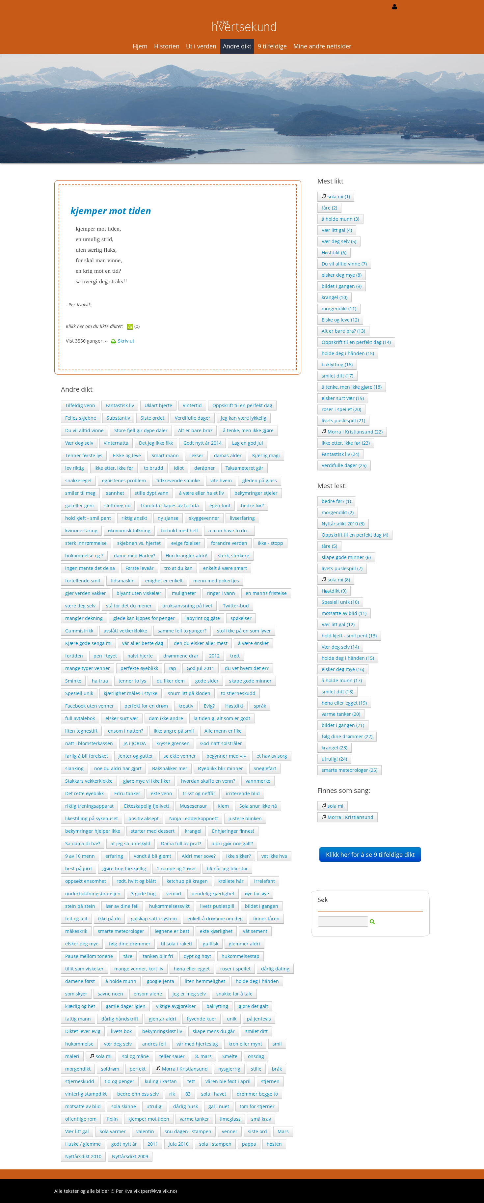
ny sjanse (168, 518)
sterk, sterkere (233, 555)
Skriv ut (125, 341)
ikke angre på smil (174, 731)
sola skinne (123, 1106)
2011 (153, 1144)
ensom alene (148, 994)
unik (231, 1019)
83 (188, 1094)
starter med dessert (153, 831)
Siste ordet (152, 418)
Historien (166, 46)
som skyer (76, 994)
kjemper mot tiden (148, 1119)
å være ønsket (253, 643)
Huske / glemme (83, 1144)
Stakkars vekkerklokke (89, 781)
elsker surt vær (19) (343, 398)
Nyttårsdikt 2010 (83, 1156)
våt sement (255, 931)
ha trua (100, 681)
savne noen (110, 994)
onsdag (256, 1056)
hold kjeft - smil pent (88, 518)
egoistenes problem (124, 480)
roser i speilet (235, 968)
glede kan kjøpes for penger (144, 618)
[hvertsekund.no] (242, 25)
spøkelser (241, 618)
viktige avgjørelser (176, 1006)
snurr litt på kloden (189, 693)
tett (191, 1081)
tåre (127, 956)
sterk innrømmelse (86, 543)
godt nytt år (124, 1144)
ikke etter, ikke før (113, 468)
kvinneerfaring (81, 530)
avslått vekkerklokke (125, 631)
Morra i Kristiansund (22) (354, 432)
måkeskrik (76, 931)
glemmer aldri (244, 943)
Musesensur (193, 806)
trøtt (235, 656)
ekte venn (161, 793)
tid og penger (119, 1081)
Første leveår (139, 568)
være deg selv (80, 605)
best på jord (78, 868)
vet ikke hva (274, 856)
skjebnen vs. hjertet (139, 543)
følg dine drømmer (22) (347, 736)
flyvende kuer (201, 1019)
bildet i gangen (261, 906)
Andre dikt (237, 46)
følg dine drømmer (129, 943)
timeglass (230, 1119)
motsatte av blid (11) (344, 613)
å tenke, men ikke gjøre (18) (352, 387)
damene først (80, 981)
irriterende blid (243, 793)
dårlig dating (275, 968)
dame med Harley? (134, 555)
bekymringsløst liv (162, 1031)
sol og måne (135, 1056)
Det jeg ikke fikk (156, 443)
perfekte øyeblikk (139, 668)
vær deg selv (118, 1044)
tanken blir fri (158, 956)
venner (229, 1131)
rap (172, 668)
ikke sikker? (238, 856)
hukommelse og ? (84, 555)
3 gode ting (143, 893)
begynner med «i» (226, 756)
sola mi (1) (338, 196)
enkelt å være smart (225, 568)
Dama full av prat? (181, 843)
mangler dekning (84, 618)
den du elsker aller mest (201, 643)
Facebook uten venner (89, 706)
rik (172, 1094)
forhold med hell (179, 530)
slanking (74, 768)
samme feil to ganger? (182, 631)
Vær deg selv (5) (339, 241)
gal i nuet (218, 1106)
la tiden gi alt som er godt (222, 718)
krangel (193, 831)
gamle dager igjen (126, 1006)
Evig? (209, 706)
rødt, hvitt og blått (136, 881)
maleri (72, 1056)
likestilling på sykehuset (91, 818)
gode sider (207, 681)
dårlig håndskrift (119, 1019)
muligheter (184, 593)
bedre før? (252, 505)
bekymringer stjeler (256, 493)
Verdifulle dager (192, 418)
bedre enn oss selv (138, 1094)
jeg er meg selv (189, 994)
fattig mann (78, 1019)
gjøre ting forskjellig (124, 868)
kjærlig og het (80, 1006)
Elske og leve (127, 455)
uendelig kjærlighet (213, 893)
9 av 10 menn (80, 856)
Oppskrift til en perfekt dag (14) (356, 342)
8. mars (203, 1056)
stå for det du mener (129, 605)
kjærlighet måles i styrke (130, 693)
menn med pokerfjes (216, 580)
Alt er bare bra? (195, 430)
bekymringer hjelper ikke (92, 831)
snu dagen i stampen (188, 1131)
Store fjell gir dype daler (141, 430)
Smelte (229, 1056)
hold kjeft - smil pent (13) (349, 635)
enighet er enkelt (164, 580)
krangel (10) (334, 297)
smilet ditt (256, 1031)
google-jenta (160, 981)
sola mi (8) (338, 579)
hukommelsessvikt (169, 906)
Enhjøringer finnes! (233, 831)
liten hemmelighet (205, 981)
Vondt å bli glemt (152, 856)
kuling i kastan (161, 1081)
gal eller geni (79, 505)
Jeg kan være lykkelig (243, 418)
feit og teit (76, 918)
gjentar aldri (162, 1019)
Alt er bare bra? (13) (343, 331)
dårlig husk (185, 1106)
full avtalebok (80, 718)
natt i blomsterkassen (89, 743)
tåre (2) (329, 208)
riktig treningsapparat (89, 806)
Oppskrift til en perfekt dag (242, 405)
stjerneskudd (79, 1081)
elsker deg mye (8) (342, 275)
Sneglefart (265, 768)
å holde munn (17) (342, 680)
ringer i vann (221, 593)
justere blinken (245, 818)
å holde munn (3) (340, 219)
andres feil (154, 1044)
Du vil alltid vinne (84, 430)
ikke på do (109, 918)
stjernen (270, 1081)
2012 (214, 656)
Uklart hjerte (158, 405)
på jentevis (259, 1019)
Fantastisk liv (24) (340, 454)
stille (256, 1069)
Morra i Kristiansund (184, 1069)
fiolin (112, 1119)
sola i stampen (215, 1144)
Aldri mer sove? (199, 856)
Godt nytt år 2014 (202, 443)
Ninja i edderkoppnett (193, 818)
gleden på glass (259, 480)
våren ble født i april (228, 1081)
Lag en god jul (247, 443)
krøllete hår (231, 881)
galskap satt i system (154, 918)
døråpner (204, 468)
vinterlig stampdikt (86, 1094)
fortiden (74, 656)
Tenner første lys (83, 455)
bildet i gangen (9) (342, 286)
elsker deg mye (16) (343, 669)
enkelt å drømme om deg (215, 918)
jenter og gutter (136, 756)
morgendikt (78, 1069)
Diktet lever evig (82, 1031)
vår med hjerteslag (197, 1044)
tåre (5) (329, 546)
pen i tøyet (105, 656)
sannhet (115, 493)
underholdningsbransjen (93, 893)
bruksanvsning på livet (187, 605)
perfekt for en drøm (146, 706)
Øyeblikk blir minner (220, 768)
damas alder (228, 455)
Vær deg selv (79, 443)
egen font (219, 505)
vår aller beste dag (142, 643)
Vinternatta (116, 443)
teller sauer (172, 1056)
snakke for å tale (234, 994)
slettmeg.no (117, 505)
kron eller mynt (245, 1044)
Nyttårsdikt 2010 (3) (343, 523)
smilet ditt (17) (337, 376)
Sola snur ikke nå (258, 806)
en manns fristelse (266, 593)
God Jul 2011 (200, 668)
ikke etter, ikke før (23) (346, 443)
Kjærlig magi (266, 455)
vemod (173, 893)
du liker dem (171, 681)
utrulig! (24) (334, 759)
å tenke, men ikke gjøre (248, 430)
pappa (249, 1144)
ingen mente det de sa (90, 568)
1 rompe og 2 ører (176, 868)
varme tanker (194, 1119)
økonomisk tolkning (129, 530)
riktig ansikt (134, 518)
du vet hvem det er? (247, 668)
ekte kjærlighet (216, 931)
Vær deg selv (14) (340, 647)
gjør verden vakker (85, 593)
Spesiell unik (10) (340, 602)
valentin (145, 1131)
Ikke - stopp (270, 543)
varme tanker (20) (341, 714)
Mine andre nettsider (322, 46)
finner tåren (266, 918)
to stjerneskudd (238, 693)
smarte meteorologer (121, 931)
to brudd (153, 468)
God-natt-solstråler (221, 743)
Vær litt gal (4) (337, 230)
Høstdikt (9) (334, 591)
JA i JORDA (134, 743)
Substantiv (118, 418)
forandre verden (229, 543)
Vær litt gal (77, 1131)
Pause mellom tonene (89, 956)
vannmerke (258, 781)
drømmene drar (181, 656)
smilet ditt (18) (337, 691)
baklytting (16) (337, 364)
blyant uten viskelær (139, 593)
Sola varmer (112, 1131)
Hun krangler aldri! (186, 555)
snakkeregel (78, 480)
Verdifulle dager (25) (344, 465)
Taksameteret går (244, 468)
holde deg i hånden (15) (348, 353)
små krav (261, 1119)
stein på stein (80, 906)
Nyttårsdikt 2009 (130, 1156)
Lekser (196, 455)
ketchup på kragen (187, 881)
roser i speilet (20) (341, 409)
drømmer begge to (257, 1094)
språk (260, 706)
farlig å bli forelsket (86, 756)
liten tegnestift (81, 731)
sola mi (103, 1056)
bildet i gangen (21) (343, 725)
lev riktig (74, 468)
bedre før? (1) (336, 501)
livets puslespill (217, 906)
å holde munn (120, 981)
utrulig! (155, 1106)
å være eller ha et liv (201, 493)
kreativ (185, 706)
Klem (223, 806)
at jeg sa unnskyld (130, 843)
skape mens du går (214, 1031)
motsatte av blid (83, 1106)
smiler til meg (80, 493)
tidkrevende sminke (178, 480)
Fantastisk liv (120, 405)
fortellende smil (82, 580)
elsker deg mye (81, 943)
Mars (283, 1131)
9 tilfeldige (272, 46)
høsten (274, 1144)
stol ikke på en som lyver (244, 631)
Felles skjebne (80, 418)
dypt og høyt (197, 956)
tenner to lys (132, 681)
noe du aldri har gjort (118, 768)
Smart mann (165, 455)
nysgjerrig (229, 1069)
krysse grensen (173, 743)
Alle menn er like (223, 731)
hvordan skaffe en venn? (208, 781)
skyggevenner (204, 518)
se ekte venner (180, 756)
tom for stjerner (257, 1106)
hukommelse (79, 1044)
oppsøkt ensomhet (85, 881)
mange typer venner (87, 668)
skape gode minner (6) (346, 557)
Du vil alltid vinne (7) (344, 264)
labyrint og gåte (202, 618)
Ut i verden (201, 46)
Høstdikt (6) (334, 252)
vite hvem (221, 480)
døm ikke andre (166, 718)
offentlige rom (80, 1119)
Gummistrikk (79, 631)
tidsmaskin (123, 580)
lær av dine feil (122, 906)
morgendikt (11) (339, 308)
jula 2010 (179, 1144)
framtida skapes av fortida (170, 505)
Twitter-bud (236, 605)
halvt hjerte (140, 656)
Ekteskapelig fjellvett (146, 806)
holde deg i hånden (257, 981)
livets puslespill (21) (343, 420)
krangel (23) (334, 747)
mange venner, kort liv (138, 968)
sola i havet (213, 1094)
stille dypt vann (152, 493)
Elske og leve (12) (340, 320)
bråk (277, 1069)
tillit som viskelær (84, 968)
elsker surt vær (121, 718)
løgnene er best (172, 931)
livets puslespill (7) (342, 568)
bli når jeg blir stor (227, 868)
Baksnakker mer (169, 768)
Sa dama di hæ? (82, 843)
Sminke (73, 681)
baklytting (217, 1006)
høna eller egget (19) (344, 703)
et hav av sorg (271, 756)
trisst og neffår (199, 793)
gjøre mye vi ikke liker (147, 781)
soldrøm (110, 1069)
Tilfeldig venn (80, 405)
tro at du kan (178, 568)
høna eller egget (192, 968)
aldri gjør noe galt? (232, 843)
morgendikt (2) (338, 512)
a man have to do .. (229, 530)
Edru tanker (127, 793)
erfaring (114, 856)
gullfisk (210, 943)
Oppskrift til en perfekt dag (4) (355, 535)
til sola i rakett (176, 943)
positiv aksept (143, 818)
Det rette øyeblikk (84, 793)
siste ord (257, 1131)
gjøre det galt (253, 1006)
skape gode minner (250, 681)
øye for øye (257, 893)
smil (277, 1044)
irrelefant (264, 881)
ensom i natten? (125, 731)
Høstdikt (234, 706)
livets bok (121, 1031)
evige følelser (186, 543)
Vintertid (192, 405)
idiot (179, 468)
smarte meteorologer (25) (349, 770)
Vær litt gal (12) (338, 624)
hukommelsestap (240, 956)
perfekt (138, 1069)
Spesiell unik (79, 693)
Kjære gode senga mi (88, 643)
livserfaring (242, 518)
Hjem (140, 46)
